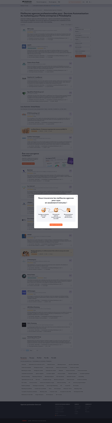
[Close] (76, 196)
